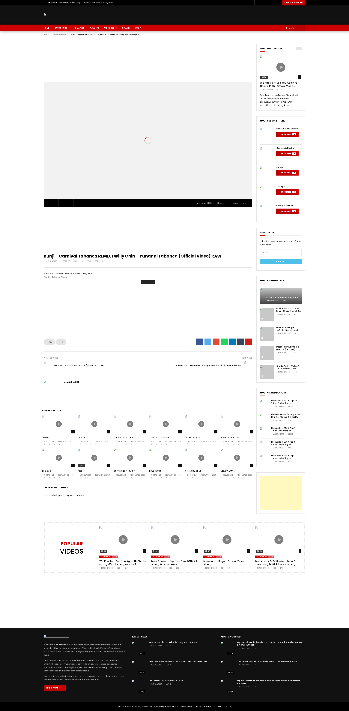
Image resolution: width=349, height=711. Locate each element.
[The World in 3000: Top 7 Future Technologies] (264, 431)
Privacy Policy (172, 706)
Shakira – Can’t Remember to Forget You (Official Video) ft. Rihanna (208, 365)
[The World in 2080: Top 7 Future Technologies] (264, 459)
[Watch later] (268, 2)
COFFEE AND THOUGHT (125, 471)
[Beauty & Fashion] (267, 212)
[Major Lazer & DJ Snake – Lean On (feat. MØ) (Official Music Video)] (267, 353)
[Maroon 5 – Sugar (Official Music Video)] (267, 334)
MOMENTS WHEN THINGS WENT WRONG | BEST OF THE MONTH (178, 661)
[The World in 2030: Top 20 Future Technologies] (264, 404)
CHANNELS (79, 28)
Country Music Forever (287, 128)
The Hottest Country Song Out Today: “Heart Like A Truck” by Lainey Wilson (86, 3)
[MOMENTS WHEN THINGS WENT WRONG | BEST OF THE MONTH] (139, 667)
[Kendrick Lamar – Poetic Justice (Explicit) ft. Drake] (48, 365)
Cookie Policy (198, 706)
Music (115, 557)
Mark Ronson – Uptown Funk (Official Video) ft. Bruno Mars (287, 311)
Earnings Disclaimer (212, 706)
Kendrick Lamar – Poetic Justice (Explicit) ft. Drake (78, 365)
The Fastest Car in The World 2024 (166, 680)
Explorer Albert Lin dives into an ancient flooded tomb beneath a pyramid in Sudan (269, 643)
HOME (46, 28)
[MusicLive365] (51, 15)
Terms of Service (159, 706)
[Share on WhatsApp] (224, 342)
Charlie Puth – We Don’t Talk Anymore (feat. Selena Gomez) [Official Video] (288, 370)
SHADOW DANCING (230, 437)
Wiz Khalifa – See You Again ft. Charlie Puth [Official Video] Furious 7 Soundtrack (278, 86)
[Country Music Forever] (267, 135)
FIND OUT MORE (54, 688)
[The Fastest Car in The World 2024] (139, 687)
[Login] (279, 2)
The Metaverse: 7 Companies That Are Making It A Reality (285, 415)
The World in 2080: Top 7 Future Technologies (283, 457)
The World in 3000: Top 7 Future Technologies (283, 429)
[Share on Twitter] (207, 342)
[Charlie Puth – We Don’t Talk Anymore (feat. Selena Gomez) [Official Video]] (267, 372)
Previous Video (51, 358)
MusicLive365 (130, 706)
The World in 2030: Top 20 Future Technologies (284, 402)
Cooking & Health (285, 148)
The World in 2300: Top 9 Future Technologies (283, 443)
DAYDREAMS (155, 471)
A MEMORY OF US (193, 471)
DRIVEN (81, 437)
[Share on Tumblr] (240, 342)
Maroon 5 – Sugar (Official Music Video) (287, 329)
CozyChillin (49, 441)
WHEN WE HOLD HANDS (124, 437)
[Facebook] (251, 2)
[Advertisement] (255, 14)
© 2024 (121, 706)
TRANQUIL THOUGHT (159, 437)
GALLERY (126, 28)
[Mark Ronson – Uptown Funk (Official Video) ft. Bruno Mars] (267, 314)
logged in (60, 495)
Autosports (282, 186)
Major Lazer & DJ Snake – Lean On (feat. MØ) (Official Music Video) (288, 349)
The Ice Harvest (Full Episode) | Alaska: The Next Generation (267, 661)
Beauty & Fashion (285, 205)
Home (46, 35)
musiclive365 (51, 261)
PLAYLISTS (94, 28)
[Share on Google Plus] (216, 342)
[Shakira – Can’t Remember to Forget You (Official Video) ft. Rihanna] (248, 365)
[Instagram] (262, 2)
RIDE (80, 471)
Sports (279, 167)
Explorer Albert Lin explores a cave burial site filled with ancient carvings (268, 682)
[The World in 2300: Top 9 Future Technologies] (264, 445)
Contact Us (226, 706)
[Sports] (267, 173)
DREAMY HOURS (192, 437)
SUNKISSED (47, 437)
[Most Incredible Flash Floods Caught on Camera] (139, 648)
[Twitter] (257, 2)
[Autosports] (267, 192)
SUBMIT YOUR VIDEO (293, 3)
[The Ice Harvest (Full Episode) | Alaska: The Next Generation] (227, 667)
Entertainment (59, 35)
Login (138, 28)
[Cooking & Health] (267, 154)
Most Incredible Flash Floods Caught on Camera (173, 642)
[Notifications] (273, 2)
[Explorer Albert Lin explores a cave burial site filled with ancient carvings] (227, 687)
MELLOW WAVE (227, 471)
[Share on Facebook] (199, 342)
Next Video (247, 358)
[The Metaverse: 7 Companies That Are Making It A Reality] (264, 418)
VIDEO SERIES (110, 28)
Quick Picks (61, 28)
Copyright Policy (185, 706)
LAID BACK (47, 471)
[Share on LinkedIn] (232, 342)
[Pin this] (248, 342)
